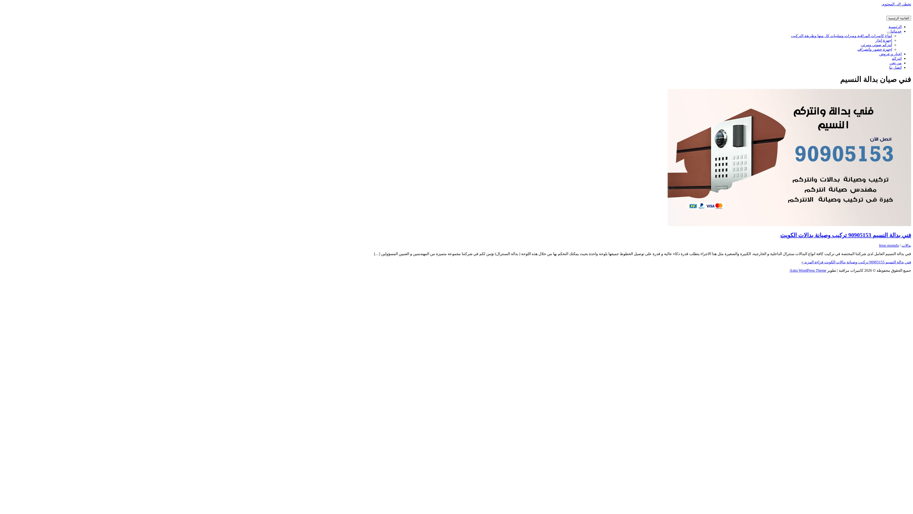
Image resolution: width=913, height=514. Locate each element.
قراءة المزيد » (856, 262)
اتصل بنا (895, 67)
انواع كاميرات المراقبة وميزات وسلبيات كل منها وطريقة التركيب (841, 36)
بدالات (906, 245)
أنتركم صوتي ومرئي (876, 45)
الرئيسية (895, 27)
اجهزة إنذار (883, 40)
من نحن (895, 63)
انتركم (897, 58)
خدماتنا (896, 31)
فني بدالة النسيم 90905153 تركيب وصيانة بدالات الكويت (845, 235)
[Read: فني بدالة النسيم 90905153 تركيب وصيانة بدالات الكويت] (789, 225)
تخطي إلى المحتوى (896, 4)
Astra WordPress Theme (808, 270)
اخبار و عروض (890, 54)
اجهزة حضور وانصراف (874, 49)
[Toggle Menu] (889, 32)
